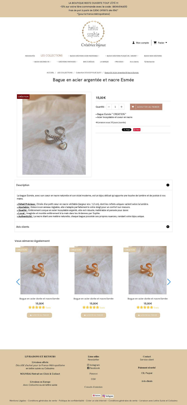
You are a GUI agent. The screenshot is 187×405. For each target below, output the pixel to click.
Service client (147, 358)
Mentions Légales (18, 400)
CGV (93, 379)
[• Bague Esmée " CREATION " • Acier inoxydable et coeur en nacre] (39, 270)
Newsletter (93, 359)
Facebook (93, 368)
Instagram (93, 365)
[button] (18, 282)
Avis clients (146, 381)
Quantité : (100, 106)
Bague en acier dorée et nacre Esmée (39, 298)
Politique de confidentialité (71, 400)
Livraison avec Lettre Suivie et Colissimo (159, 400)
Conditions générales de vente (42, 400)
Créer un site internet (96, 400)
